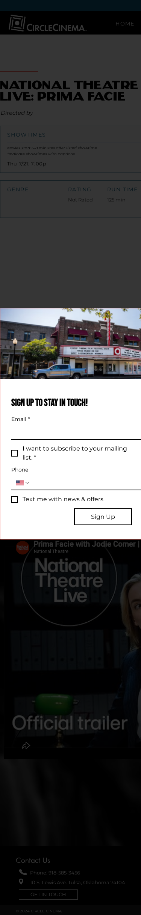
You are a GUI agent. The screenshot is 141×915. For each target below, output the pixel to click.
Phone (19, 470)
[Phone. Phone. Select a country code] (23, 483)
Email (20, 419)
